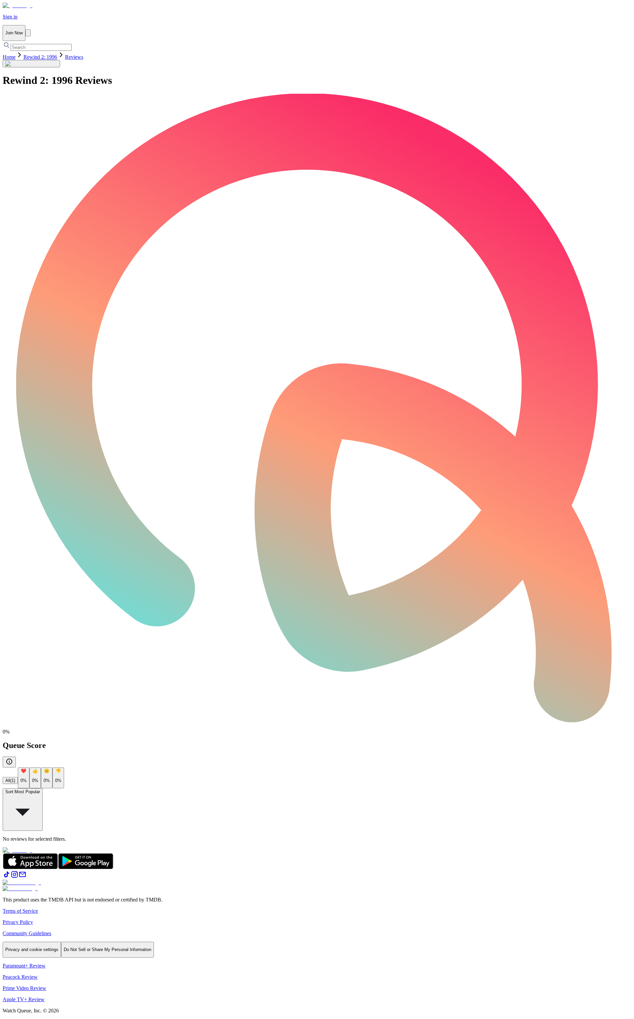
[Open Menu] (28, 32)
